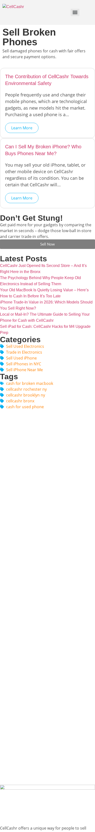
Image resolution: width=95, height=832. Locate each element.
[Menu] (75, 12)
